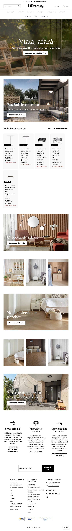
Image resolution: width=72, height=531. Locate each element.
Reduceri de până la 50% (35, 53)
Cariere (30, 509)
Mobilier (30, 12)
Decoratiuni (50, 12)
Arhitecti (27, 16)
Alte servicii (32, 504)
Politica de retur (15, 506)
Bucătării (62, 12)
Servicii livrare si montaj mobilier (36, 491)
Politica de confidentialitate (16, 484)
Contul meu (14, 509)
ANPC (12, 493)
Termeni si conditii (16, 504)
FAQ (11, 490)
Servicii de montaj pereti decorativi (34, 496)
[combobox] (12, 6)
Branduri (43, 16)
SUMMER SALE (11, 12)
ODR (11, 496)
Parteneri (31, 507)
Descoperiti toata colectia (58, 129)
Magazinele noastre (35, 487)
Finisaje (39, 12)
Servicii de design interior (34, 500)
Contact (13, 498)
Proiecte (21, 12)
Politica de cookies (16, 488)
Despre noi (31, 485)
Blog (36, 16)
